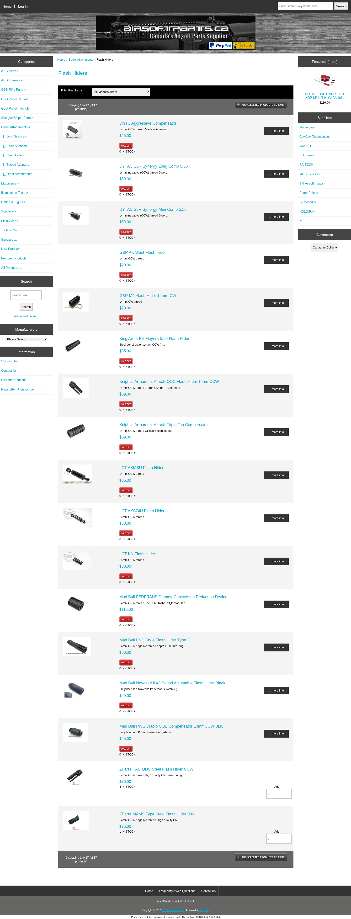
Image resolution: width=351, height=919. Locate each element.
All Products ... (11, 267)
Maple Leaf (307, 127)
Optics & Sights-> (13, 202)
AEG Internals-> (12, 80)
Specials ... (9, 239)
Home (7, 6)
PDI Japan (306, 155)
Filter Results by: (72, 90)
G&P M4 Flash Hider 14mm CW (147, 295)
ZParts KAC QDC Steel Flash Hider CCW (156, 769)
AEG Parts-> (10, 71)
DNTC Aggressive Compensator (147, 123)
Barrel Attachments (81, 59)
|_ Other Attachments (16, 174)
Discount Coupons (14, 380)
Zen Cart (204, 910)
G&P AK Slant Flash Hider (142, 252)
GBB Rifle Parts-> (13, 89)
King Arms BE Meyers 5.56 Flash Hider (154, 338)
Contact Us (9, 370)
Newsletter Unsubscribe (17, 389)
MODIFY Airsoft (310, 174)
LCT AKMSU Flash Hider (141, 467)
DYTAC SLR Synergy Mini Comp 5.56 (152, 209)
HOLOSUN (306, 211)
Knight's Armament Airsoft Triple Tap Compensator (164, 424)
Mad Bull (305, 146)
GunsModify (307, 202)
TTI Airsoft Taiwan (311, 183)
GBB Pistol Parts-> (14, 99)
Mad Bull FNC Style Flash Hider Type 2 (154, 640)
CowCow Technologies (314, 136)
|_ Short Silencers (14, 146)
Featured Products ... (16, 258)
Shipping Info (10, 361)
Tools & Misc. (10, 230)
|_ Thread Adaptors (15, 164)
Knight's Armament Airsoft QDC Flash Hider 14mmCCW (169, 381)
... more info (276, 130)
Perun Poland (308, 193)
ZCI (301, 221)
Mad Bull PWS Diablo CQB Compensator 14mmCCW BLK (171, 726)
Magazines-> (10, 183)
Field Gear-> (9, 221)
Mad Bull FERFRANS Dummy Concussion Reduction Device (173, 596)
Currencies (324, 235)
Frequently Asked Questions (177, 891)
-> (16, 127)
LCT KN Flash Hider (137, 553)
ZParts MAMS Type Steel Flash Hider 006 (156, 814)
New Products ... (12, 249)
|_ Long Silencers (14, 136)
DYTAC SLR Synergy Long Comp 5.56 (153, 166)
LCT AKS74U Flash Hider (142, 510)
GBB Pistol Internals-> (16, 108)
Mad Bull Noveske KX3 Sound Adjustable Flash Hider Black (172, 683)
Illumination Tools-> (14, 193)
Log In (23, 6)
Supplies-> (8, 211)
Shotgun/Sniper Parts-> (17, 118)
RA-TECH (306, 164)
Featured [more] (324, 61)
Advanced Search (26, 316)
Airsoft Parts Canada (173, 910)
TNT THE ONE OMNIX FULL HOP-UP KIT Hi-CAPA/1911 (324, 96)
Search (26, 281)
